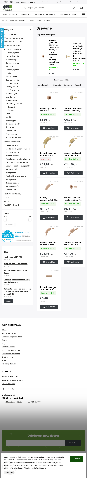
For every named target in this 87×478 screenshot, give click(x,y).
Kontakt (79, 2)
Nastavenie (9, 472)
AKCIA (6, 201)
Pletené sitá (11, 131)
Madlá (8, 117)
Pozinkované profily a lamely (18, 159)
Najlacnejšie (57, 85)
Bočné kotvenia (12, 90)
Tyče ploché (11, 173)
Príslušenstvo (11, 134)
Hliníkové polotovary (12, 194)
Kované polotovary (12, 142)
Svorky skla (10, 66)
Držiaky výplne (12, 83)
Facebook (3, 388)
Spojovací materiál (12, 45)
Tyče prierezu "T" (12, 186)
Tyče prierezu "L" (12, 183)
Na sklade (10, 225)
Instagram (8, 388)
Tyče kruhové (11, 169)
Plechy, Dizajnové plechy (16, 176)
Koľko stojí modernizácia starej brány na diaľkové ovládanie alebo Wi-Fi (17, 291)
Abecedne (78, 85)
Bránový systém (13, 53)
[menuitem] (10, 14)
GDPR (4, 360)
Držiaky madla (12, 87)
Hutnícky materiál (11, 145)
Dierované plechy (13, 124)
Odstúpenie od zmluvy (11, 354)
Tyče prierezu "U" (13, 179)
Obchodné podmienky (11, 350)
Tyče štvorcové (12, 156)
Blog (3, 343)
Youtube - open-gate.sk (12, 388)
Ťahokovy (10, 127)
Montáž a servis (8, 347)
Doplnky (7, 197)
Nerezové (11, 107)
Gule (8, 114)
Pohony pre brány (11, 34)
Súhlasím (76, 459)
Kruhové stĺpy (11, 59)
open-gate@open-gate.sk (12, 380)
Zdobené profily (12, 152)
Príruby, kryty (11, 93)
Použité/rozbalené (11, 205)
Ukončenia (10, 97)
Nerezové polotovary (12, 49)
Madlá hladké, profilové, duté (18, 149)
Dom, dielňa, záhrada (13, 42)
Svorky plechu (11, 76)
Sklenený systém (13, 80)
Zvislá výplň (11, 120)
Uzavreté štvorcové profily (17, 162)
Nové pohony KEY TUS (13, 257)
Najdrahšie (68, 85)
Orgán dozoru (7, 357)
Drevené (11, 110)
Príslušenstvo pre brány (14, 38)
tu (45, 468)
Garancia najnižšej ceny (67, 2)
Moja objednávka (9, 364)
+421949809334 (8, 384)
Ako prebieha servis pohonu (15, 264)
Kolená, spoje (11, 100)
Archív (8, 301)
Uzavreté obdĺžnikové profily (18, 166)
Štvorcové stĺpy (12, 63)
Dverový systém (12, 56)
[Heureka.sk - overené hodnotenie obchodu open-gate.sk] (17, 242)
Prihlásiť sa (73, 443)
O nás (43, 2)
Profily (8, 73)
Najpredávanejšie (43, 85)
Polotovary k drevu (14, 104)
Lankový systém (13, 70)
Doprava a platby (53, 2)
